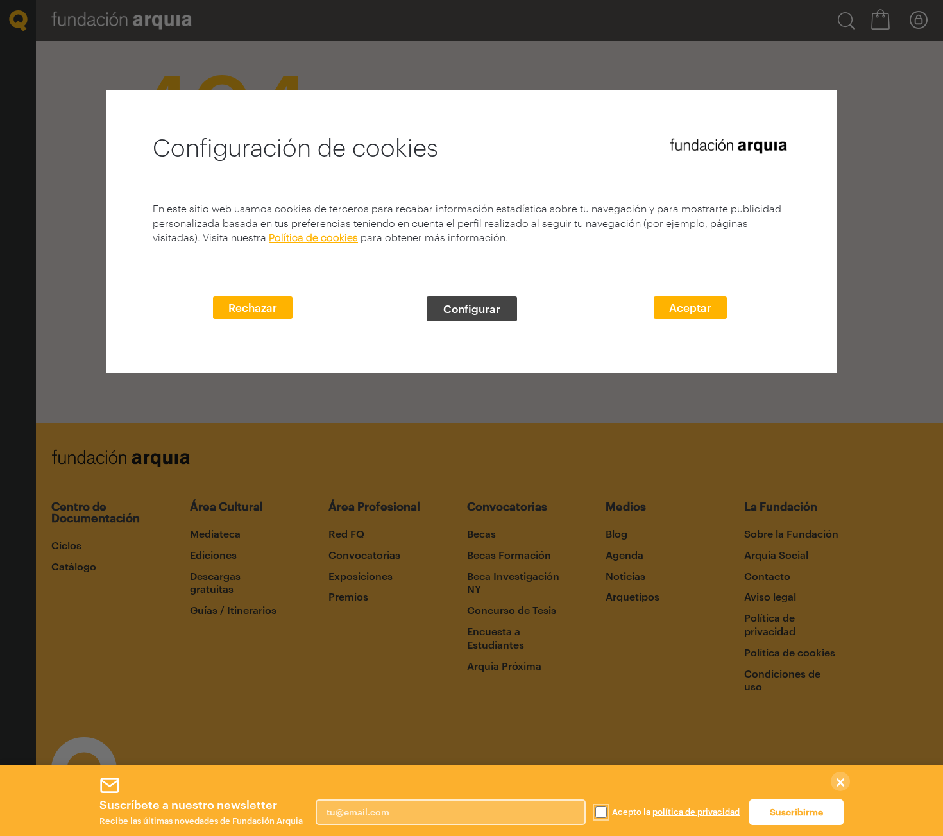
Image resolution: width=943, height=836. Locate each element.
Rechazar (252, 307)
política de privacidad (696, 811)
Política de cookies (313, 237)
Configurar (471, 308)
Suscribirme (796, 811)
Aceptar (690, 307)
